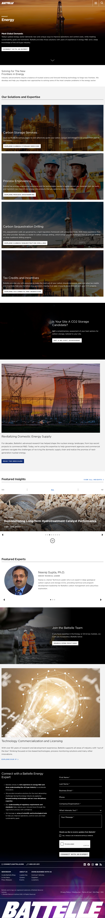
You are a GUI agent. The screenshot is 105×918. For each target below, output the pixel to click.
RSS (102, 892)
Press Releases (7, 880)
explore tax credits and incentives (23, 291)
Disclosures (76, 892)
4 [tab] (51, 534)
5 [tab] (53, 534)
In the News (6, 877)
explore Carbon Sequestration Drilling (25, 243)
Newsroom (6, 872)
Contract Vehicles (37, 875)
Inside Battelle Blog (8, 875)
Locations (35, 880)
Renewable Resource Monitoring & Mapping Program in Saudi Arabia (52, 521)
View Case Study (12, 527)
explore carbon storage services (22, 146)
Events (21, 880)
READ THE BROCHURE (13, 461)
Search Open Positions (65, 643)
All (52, 489)
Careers (22, 877)
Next (102, 489)
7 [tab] (57, 534)
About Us (23, 872)
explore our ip (9, 759)
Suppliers (34, 877)
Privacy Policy (66, 892)
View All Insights (93, 479)
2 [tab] (47, 534)
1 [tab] (45, 534)
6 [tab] (55, 534)
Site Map (96, 892)
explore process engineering (19, 194)
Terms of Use (86, 892)
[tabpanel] (52, 522)
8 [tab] (59, 534)
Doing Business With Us (41, 872)
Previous (2, 489)
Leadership (23, 875)
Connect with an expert (15, 49)
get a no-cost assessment (67, 340)
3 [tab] (49, 534)
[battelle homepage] (8, 3)
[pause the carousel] (52, 540)
